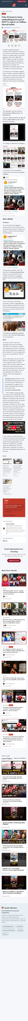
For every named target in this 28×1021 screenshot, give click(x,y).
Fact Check (9, 11)
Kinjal (6, 596)
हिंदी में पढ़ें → (5, 541)
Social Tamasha (7, 113)
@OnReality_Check (10, 378)
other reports (21, 335)
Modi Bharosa (6, 115)
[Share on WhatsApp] (15, 45)
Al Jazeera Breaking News (17, 272)
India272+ (5, 57)
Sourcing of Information (9, 930)
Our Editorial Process (8, 926)
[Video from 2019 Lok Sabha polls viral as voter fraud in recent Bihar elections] (17, 461)
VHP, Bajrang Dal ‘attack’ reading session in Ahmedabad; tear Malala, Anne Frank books (13, 592)
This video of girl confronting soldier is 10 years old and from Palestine (7, 488)
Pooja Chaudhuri (7, 27)
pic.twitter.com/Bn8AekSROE (13, 390)
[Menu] (25, 5)
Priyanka (14, 625)
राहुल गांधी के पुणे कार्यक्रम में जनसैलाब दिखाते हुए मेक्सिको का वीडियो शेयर (14, 823)
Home (3, 11)
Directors (5, 934)
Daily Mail (18, 303)
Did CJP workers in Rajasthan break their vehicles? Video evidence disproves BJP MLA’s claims (14, 621)
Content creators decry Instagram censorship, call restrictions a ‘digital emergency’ (12, 801)
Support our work (22, 1)
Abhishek (9, 625)
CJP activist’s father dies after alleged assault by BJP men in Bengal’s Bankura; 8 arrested (14, 847)
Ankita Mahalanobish (10, 654)
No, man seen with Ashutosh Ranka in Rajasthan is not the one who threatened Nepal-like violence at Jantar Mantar (13, 739)
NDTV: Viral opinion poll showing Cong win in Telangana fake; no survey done (7, 468)
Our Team (20, 930)
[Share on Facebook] (8, 45)
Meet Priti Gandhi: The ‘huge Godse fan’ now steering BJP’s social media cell (14, 679)
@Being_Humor (16, 113)
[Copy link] (19, 45)
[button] (10, 135)
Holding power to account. (7, 1)
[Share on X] (12, 45)
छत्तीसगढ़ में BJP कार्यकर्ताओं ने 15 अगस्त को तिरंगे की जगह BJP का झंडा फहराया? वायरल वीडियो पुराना (13, 892)
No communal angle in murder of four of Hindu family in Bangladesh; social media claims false (13, 650)
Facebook (21, 143)
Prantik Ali (7, 713)
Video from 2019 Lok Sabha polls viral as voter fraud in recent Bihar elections (17, 468)
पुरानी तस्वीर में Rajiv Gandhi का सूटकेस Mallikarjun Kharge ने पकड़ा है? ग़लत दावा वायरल (13, 869)
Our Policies (20, 926)
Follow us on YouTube (20, 758)
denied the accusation (18, 333)
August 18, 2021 (19, 393)
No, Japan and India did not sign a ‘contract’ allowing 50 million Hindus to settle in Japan (13, 709)
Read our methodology (9, 515)
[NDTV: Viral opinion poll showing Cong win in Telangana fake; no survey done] (7, 461)
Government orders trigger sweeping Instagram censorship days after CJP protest (12, 778)
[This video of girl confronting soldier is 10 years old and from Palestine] (7, 481)
